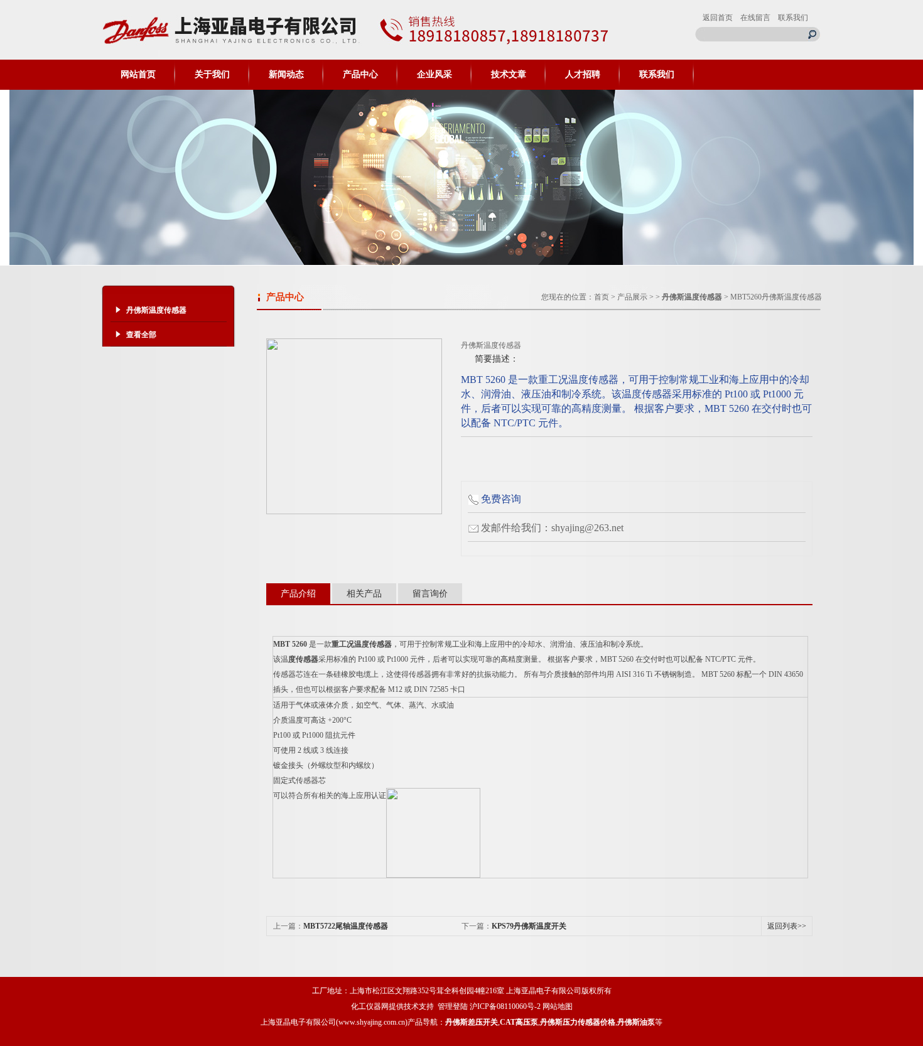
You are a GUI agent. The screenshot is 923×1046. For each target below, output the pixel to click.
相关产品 (364, 593)
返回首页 (718, 17)
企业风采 (434, 74)
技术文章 (508, 74)
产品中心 (360, 74)
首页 (601, 297)
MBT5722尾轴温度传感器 (345, 926)
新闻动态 (286, 74)
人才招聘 (582, 74)
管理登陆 (453, 1006)
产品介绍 (298, 593)
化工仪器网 (370, 1006)
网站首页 (138, 74)
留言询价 (430, 593)
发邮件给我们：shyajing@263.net (552, 527)
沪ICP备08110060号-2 (505, 1006)
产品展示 (632, 297)
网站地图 (557, 1006)
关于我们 (212, 74)
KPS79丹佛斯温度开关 (529, 926)
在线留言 (755, 17)
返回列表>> (786, 926)
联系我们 (793, 17)
